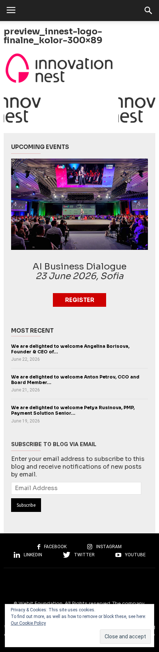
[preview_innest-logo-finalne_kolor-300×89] (79, 68)
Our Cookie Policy (28, 623)
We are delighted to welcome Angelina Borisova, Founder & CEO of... (70, 349)
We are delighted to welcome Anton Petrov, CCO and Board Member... (75, 380)
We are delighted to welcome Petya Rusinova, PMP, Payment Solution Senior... (73, 410)
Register (79, 299)
